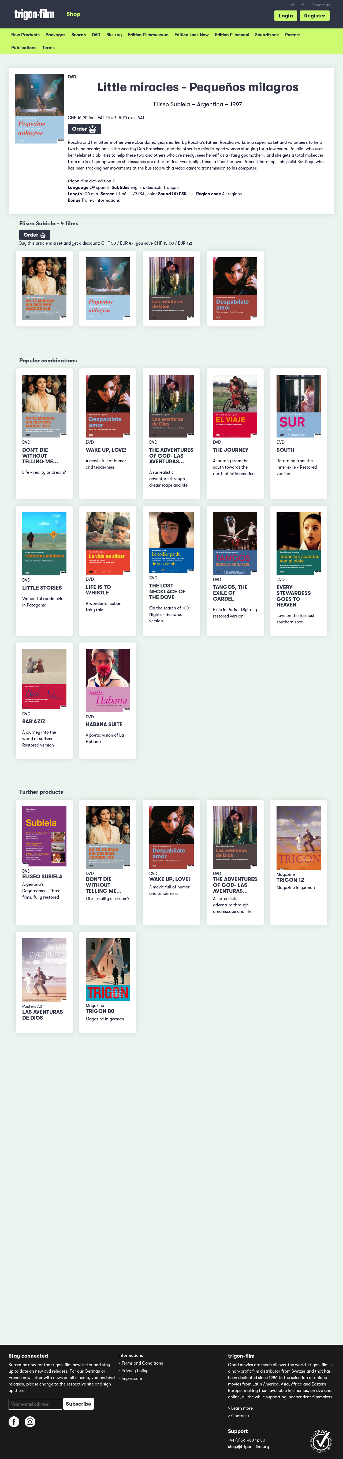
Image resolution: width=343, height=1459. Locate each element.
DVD (96, 34)
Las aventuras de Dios (42, 1015)
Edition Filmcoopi (232, 34)
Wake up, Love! (106, 450)
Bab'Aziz (33, 721)
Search (79, 34)
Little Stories (42, 588)
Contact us (320, 5)
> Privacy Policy (133, 1370)
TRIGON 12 (290, 880)
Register (314, 16)
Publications (23, 47)
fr (302, 5)
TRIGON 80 (100, 1011)
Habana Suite (104, 724)
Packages (55, 34)
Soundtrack (267, 34)
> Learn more (240, 1408)
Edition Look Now (191, 34)
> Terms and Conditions (140, 1363)
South (285, 450)
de (292, 5)
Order (80, 129)
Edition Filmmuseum (148, 34)
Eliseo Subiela (42, 876)
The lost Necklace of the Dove (167, 592)
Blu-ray (114, 34)
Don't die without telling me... (40, 456)
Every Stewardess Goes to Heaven (294, 596)
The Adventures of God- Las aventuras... (171, 456)
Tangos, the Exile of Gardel (230, 593)
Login (286, 16)
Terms (48, 47)
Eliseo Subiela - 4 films (48, 223)
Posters (292, 34)
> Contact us (240, 1415)
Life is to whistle (98, 590)
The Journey (230, 450)
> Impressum (130, 1378)
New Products (25, 34)
